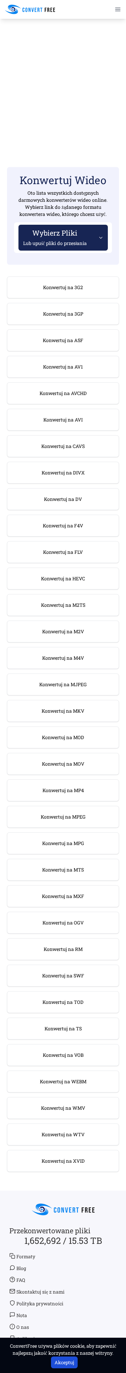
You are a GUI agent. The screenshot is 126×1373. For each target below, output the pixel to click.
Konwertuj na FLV (63, 552)
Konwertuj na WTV (63, 1134)
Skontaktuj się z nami (40, 1292)
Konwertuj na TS (63, 1028)
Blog (21, 1268)
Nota (21, 1315)
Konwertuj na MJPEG (63, 684)
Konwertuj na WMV (63, 1108)
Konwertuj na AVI (63, 419)
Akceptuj (64, 1362)
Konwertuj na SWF (63, 975)
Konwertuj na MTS (63, 870)
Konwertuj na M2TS (63, 605)
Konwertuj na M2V (63, 631)
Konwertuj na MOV (63, 764)
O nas (22, 1327)
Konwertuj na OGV (63, 922)
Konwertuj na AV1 (63, 367)
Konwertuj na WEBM (63, 1081)
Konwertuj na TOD (63, 1002)
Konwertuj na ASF (63, 340)
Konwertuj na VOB (63, 1055)
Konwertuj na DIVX (63, 472)
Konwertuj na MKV (63, 711)
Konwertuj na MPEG (63, 817)
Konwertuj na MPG (63, 843)
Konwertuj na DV (63, 499)
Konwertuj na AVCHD (63, 393)
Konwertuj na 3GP (63, 314)
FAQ (20, 1280)
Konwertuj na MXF (63, 896)
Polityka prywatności (39, 1303)
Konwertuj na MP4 (63, 790)
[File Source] (99, 238)
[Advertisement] (63, 85)
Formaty (25, 1256)
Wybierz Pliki (55, 237)
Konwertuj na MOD (63, 737)
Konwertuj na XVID (63, 1161)
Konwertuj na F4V (63, 525)
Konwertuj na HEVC (63, 578)
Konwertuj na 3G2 (63, 287)
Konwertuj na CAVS (63, 446)
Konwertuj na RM (63, 949)
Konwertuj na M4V (63, 658)
